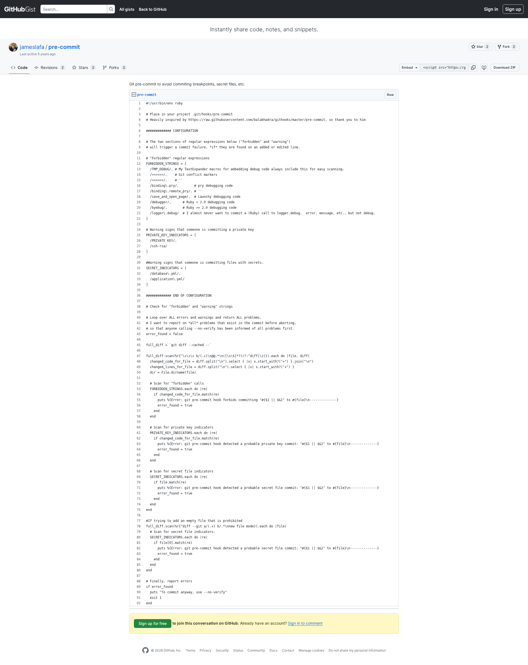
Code (23, 67)
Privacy (205, 650)
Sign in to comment (305, 623)
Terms (190, 650)
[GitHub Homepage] (145, 650)
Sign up (513, 9)
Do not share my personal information (357, 650)
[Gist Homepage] (20, 9)
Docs (273, 650)
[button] (473, 67)
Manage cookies (311, 650)
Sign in (491, 9)
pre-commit (64, 47)
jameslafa (32, 47)
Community (256, 650)
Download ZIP (505, 67)
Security (222, 650)
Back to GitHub (153, 9)
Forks (117, 67)
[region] (264, 353)
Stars (86, 67)
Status (238, 650)
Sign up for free (153, 623)
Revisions (52, 67)
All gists (126, 9)
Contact (288, 650)
